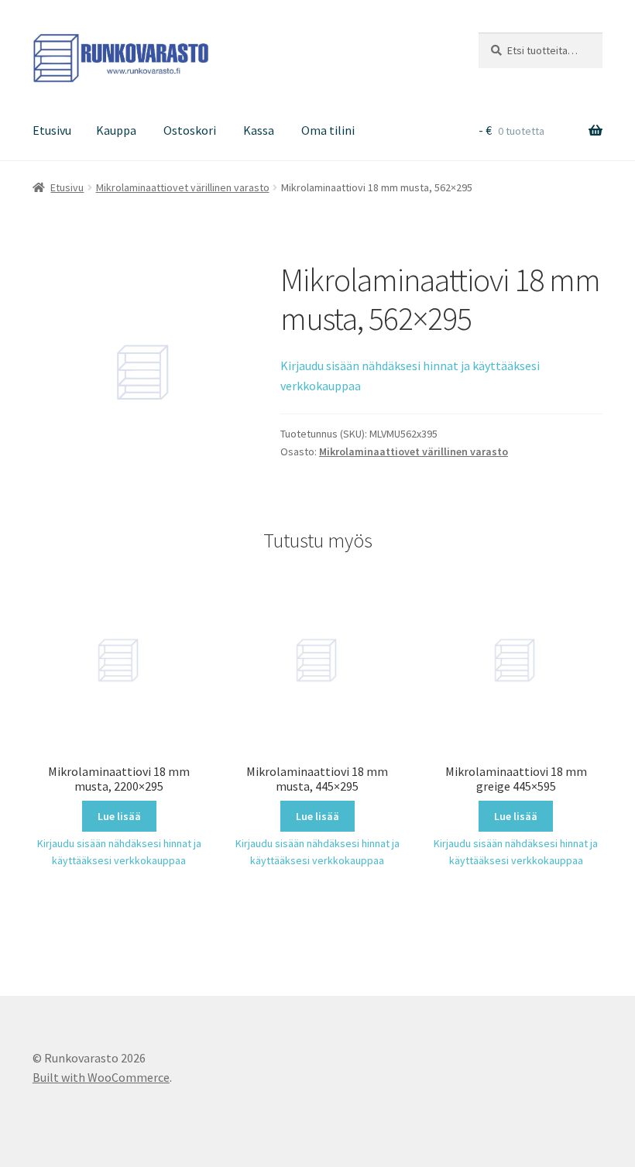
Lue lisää (119, 816)
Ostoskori (189, 130)
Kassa (258, 130)
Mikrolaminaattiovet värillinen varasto (182, 187)
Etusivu (52, 130)
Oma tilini (328, 130)
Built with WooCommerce (101, 1077)
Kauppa (116, 130)
